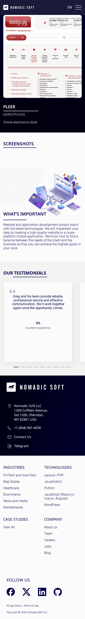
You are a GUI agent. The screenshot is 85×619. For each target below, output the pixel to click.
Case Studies (15, 519)
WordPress (52, 505)
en (70, 7)
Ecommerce (11, 494)
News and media (15, 501)
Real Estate (11, 482)
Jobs (47, 546)
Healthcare (11, 488)
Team (48, 534)
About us (50, 527)
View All (9, 527)
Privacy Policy (14, 605)
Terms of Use (31, 605)
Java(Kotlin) (53, 482)
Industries (14, 467)
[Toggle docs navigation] (78, 7)
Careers (49, 540)
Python (49, 488)
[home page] (18, 7)
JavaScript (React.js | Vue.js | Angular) (59, 496)
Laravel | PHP (54, 475)
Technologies (58, 467)
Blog (47, 553)
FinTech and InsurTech (19, 475)
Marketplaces (14, 114)
